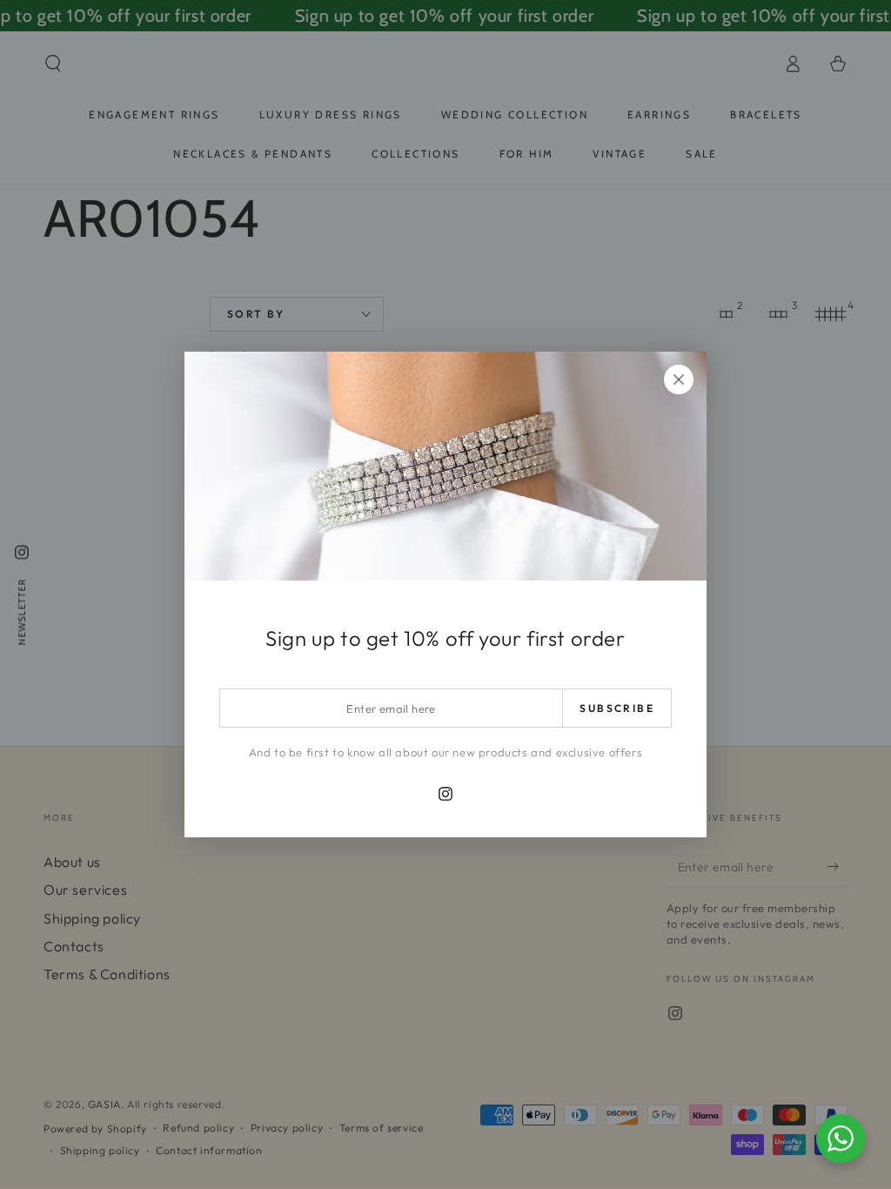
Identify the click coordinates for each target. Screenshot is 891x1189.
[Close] (679, 379)
